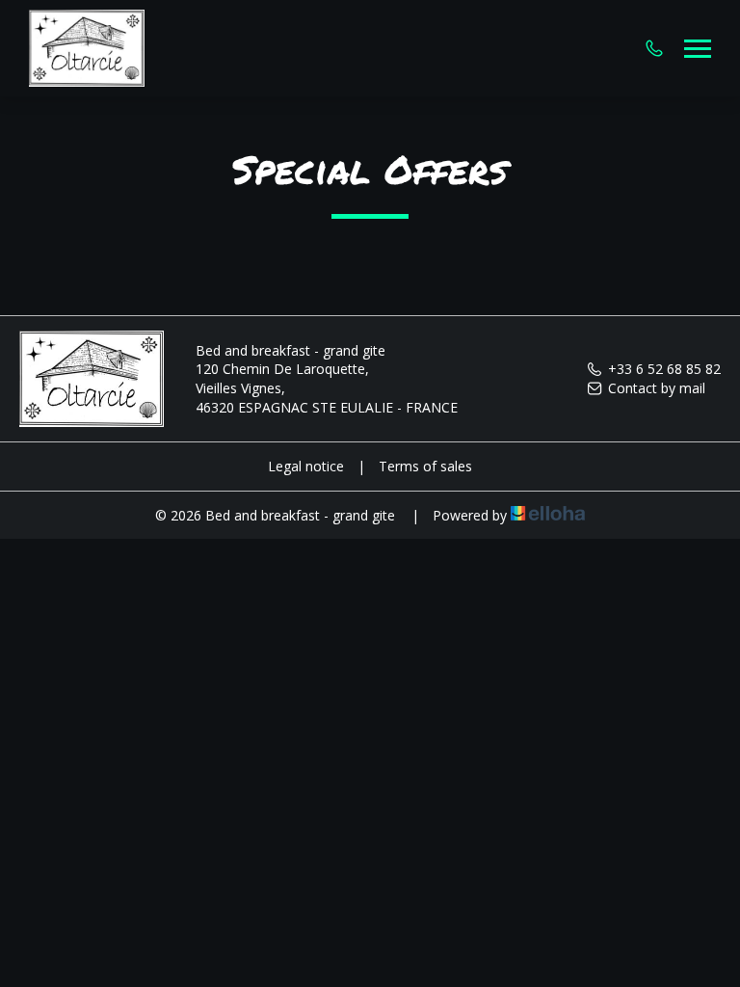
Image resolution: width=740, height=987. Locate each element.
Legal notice (306, 466)
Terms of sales (425, 466)
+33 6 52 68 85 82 (664, 369)
